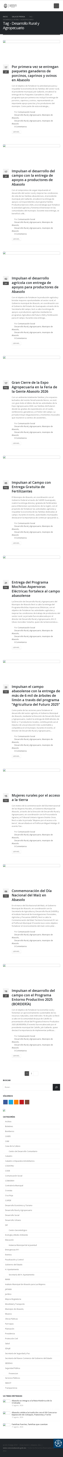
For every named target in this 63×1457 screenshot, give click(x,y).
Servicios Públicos (12, 1378)
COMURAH (9, 1180)
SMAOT (8, 1383)
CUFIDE (8, 1200)
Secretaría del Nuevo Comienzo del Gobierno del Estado (28, 1358)
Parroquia (9, 1324)
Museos (8, 1314)
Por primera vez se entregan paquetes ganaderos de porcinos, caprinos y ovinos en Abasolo (35, 73)
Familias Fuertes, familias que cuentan (30, 1424)
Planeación (9, 1329)
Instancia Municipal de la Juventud (23, 1245)
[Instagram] (50, 6)
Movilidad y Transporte (15, 1304)
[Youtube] (45, 6)
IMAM (7, 1279)
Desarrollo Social (12, 1215)
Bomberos (9, 1131)
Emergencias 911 (12, 1249)
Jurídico (8, 1294)
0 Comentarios (20, 126)
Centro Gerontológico (18, 1230)
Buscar (7, 1080)
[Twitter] (35, 6)
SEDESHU (9, 1363)
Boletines (9, 1126)
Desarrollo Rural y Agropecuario (27, 115)
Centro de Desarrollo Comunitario (23, 1151)
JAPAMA (8, 1289)
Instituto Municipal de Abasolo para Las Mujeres (25, 1284)
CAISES (8, 1136)
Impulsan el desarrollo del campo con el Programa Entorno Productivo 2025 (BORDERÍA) (33, 997)
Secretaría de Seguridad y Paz (17, 1353)
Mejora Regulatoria (13, 1299)
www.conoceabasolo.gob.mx (14, 1448)
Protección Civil (11, 1338)
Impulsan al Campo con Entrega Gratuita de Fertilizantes (31, 487)
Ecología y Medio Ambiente (16, 1235)
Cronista (8, 1190)
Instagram (27, 1102)
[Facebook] (30, 6)
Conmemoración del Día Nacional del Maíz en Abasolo (32, 895)
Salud (7, 1343)
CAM (7, 1141)
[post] (6, 1403)
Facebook (5, 1102)
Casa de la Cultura (12, 1146)
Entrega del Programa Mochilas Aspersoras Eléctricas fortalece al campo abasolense (36, 589)
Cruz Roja (9, 1195)
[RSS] (40, 6)
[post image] (31, 51)
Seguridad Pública (12, 1368)
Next (36, 1073)
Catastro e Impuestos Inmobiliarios (19, 1161)
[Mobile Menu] (56, 5)
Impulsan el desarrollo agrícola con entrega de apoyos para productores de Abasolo (35, 285)
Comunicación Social (26, 112)
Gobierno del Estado (13, 1264)
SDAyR (7, 1348)
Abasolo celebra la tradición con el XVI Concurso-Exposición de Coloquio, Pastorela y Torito (34, 1413)
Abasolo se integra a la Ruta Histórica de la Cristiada (32, 1401)
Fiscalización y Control (14, 1259)
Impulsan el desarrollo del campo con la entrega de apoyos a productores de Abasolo (33, 178)
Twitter (11, 1102)
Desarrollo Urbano (13, 1220)
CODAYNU (9, 1166)
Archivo (8, 1121)
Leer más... (16, 132)
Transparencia (11, 1388)
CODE (7, 1171)
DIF (6, 1225)
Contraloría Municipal (14, 1185)
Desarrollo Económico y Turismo (18, 1205)
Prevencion (13, 1373)
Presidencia (10, 1333)
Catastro (8, 1156)
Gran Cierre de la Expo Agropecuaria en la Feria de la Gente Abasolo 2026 (34, 387)
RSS (16, 1102)
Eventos (8, 1254)
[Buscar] (56, 1087)
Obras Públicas (11, 1319)
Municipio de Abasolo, (14, 1309)
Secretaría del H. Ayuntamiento (21, 1274)
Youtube (21, 1102)
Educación (9, 1240)
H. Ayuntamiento (12, 1269)
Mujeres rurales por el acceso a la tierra (36, 797)
